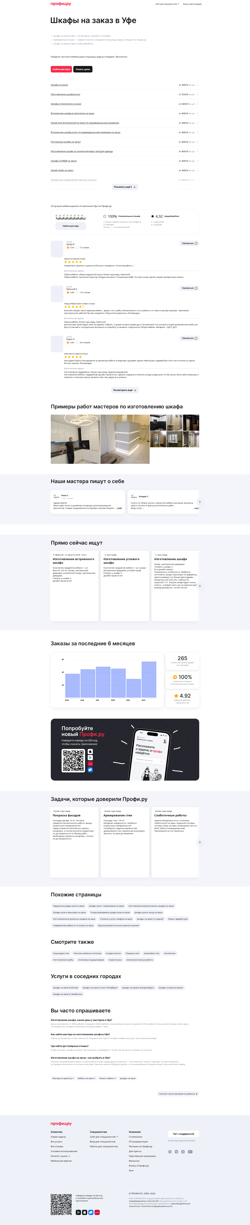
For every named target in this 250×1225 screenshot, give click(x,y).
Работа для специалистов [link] (104, 1146)
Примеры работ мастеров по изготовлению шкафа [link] (117, 406)
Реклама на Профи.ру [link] (140, 1146)
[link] (61, 69)
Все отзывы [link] (57, 1146)
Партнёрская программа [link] (142, 1155)
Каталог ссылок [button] (59, 1155)
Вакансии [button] (134, 1160)
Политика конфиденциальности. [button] (157, 1206)
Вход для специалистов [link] (102, 1141)
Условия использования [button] (64, 1151)
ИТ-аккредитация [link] (138, 1141)
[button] (189, 243)
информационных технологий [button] (143, 1201)
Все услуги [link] (56, 1141)
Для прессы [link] (135, 1151)
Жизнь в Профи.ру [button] (139, 1165)
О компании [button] (135, 1136)
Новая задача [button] (58, 1136)
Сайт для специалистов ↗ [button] (104, 1136)
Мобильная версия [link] (61, 1160)
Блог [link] (131, 1170)
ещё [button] (119, 508)
